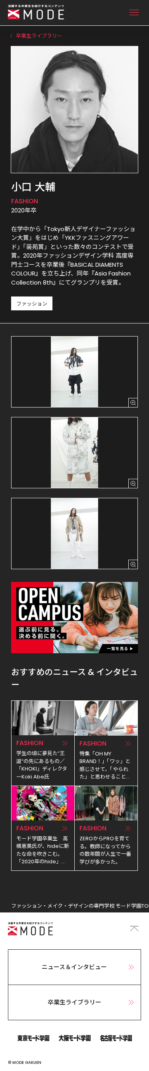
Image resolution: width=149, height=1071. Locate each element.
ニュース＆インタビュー (74, 967)
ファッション (31, 304)
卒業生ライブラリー (74, 1002)
